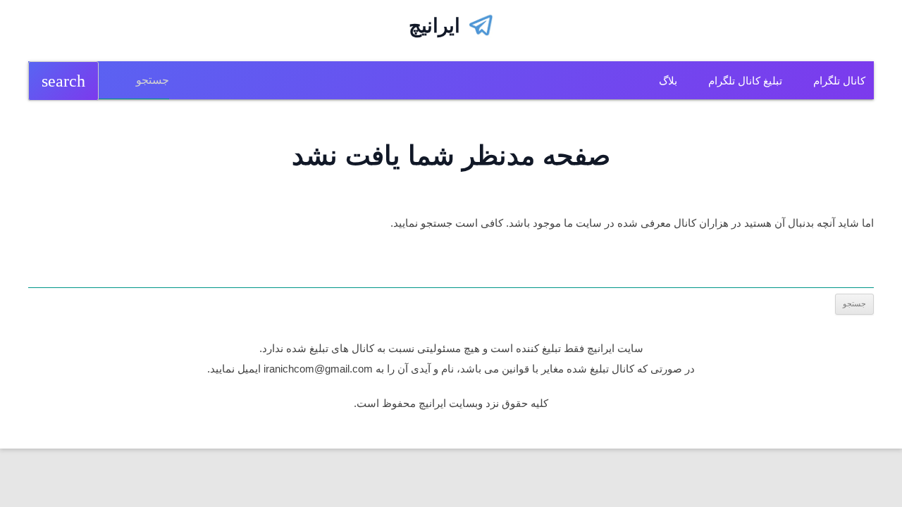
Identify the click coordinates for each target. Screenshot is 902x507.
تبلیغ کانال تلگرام (745, 81)
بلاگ (668, 81)
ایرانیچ (434, 26)
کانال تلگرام (839, 81)
